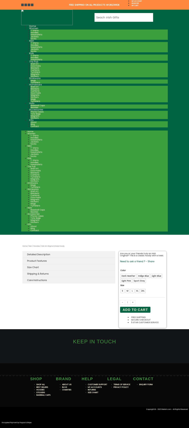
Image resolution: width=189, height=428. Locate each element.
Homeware (35, 84)
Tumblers (35, 72)
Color (123, 270)
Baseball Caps (37, 105)
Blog (32, 124)
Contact (34, 126)
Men (31, 40)
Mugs (33, 80)
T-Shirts (34, 30)
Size (122, 285)
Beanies (34, 211)
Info (31, 120)
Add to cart (135, 310)
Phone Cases (37, 111)
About (33, 122)
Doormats (35, 65)
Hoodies (34, 32)
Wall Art (34, 63)
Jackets (34, 36)
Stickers (34, 97)
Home (30, 131)
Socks (33, 143)
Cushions (34, 70)
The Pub (33, 61)
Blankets (34, 67)
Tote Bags (35, 113)
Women (33, 28)
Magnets (34, 74)
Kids (31, 53)
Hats (31, 103)
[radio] (128, 276)
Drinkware (34, 78)
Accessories (36, 109)
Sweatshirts (36, 34)
